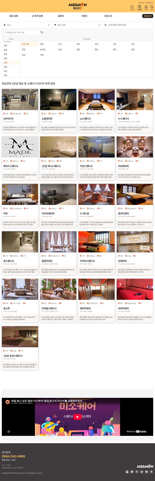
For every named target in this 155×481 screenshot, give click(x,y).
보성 (133, 44)
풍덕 (114, 49)
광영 (23, 49)
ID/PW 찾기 (149, 2)
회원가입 (141, 2)
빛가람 (42, 49)
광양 (41, 44)
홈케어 (61, 16)
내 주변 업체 (37, 16)
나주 (60, 44)
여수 (114, 44)
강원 (5, 45)
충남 (5, 54)
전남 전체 (25, 44)
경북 (5, 66)
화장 (133, 49)
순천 (96, 44)
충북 (5, 49)
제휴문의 (148, 16)
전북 (5, 58)
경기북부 (7, 41)
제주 (5, 75)
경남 (5, 71)
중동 (96, 49)
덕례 (41, 54)
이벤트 (84, 16)
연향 (78, 49)
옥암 (60, 49)
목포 (78, 44)
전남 (5, 62)
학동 (23, 54)
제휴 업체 (13, 16)
